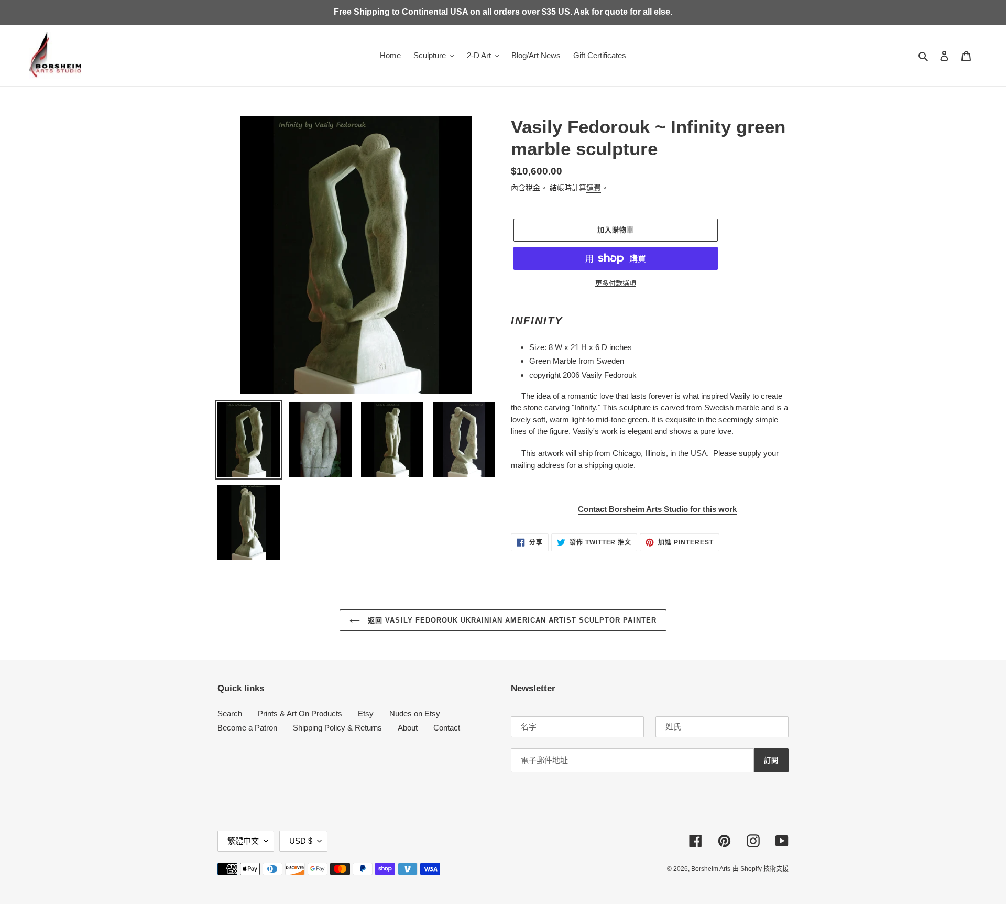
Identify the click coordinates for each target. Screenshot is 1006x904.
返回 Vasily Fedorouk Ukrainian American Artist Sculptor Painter (510, 620)
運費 (593, 187)
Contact (446, 727)
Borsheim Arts (710, 869)
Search (229, 713)
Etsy (366, 713)
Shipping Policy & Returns (337, 727)
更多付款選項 (615, 283)
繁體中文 (243, 840)
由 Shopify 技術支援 (760, 869)
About (408, 727)
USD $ (300, 840)
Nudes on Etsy (414, 713)
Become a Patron (247, 727)
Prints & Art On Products (300, 713)
